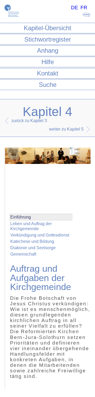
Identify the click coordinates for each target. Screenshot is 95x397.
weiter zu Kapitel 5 (66, 129)
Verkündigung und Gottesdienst (39, 235)
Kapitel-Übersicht (47, 28)
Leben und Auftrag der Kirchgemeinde (31, 226)
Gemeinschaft (23, 254)
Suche (47, 84)
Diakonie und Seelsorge (33, 248)
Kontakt (47, 73)
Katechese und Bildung (32, 241)
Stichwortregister (47, 39)
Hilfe (47, 61)
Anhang (47, 50)
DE (74, 7)
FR (83, 7)
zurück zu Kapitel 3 (29, 120)
